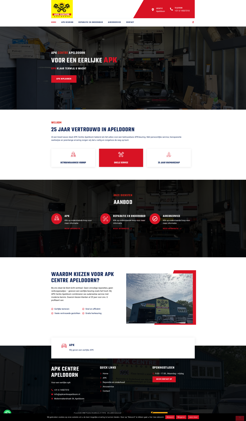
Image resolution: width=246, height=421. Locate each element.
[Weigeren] (240, 418)
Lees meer (193, 417)
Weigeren (181, 417)
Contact (130, 22)
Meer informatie (72, 229)
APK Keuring (67, 22)
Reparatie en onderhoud (91, 22)
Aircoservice (114, 22)
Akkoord (170, 417)
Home (53, 22)
